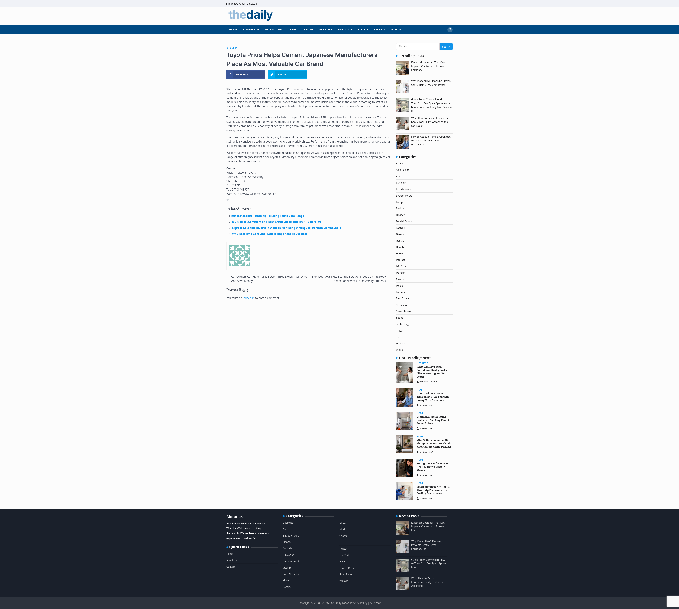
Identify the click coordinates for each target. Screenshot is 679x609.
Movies (400, 279)
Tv (397, 336)
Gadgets (401, 227)
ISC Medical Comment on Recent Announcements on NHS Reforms (276, 222)
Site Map (375, 603)
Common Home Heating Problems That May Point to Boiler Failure (433, 420)
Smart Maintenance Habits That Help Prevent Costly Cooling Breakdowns (433, 490)
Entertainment (404, 189)
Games (400, 234)
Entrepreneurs (404, 195)
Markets (400, 272)
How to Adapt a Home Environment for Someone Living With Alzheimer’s (433, 397)
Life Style (325, 29)
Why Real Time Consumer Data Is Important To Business (269, 234)
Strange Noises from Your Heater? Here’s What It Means (432, 467)
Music (399, 285)
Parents (400, 292)
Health (308, 29)
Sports (363, 29)
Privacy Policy (358, 603)
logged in (248, 298)
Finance (400, 214)
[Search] (450, 29)
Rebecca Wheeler (428, 381)
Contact (230, 566)
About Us (231, 560)
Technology (274, 29)
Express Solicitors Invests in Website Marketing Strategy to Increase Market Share (286, 228)
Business (249, 29)
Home (233, 29)
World (396, 29)
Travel (293, 29)
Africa (399, 163)
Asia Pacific (402, 169)
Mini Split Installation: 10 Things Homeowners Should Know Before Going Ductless (434, 443)
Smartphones (403, 311)
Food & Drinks (404, 221)
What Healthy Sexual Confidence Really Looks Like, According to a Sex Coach (432, 371)
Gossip (400, 240)
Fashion (379, 29)
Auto (398, 176)
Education (345, 29)
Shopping (401, 304)
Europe (400, 202)
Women (400, 343)
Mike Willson (426, 405)
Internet (400, 259)
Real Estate (402, 298)
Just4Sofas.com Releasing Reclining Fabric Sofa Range (267, 216)
